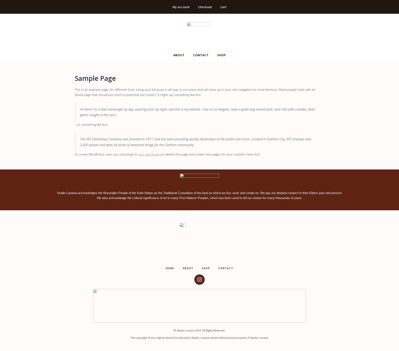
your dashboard (149, 154)
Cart (223, 7)
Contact (200, 55)
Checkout (205, 7)
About (178, 55)
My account (181, 7)
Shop (221, 55)
